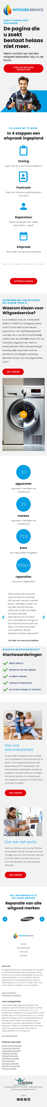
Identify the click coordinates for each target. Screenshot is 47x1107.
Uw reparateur (23, 947)
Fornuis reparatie (9, 1068)
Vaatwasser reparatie (11, 1051)
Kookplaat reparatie (10, 1058)
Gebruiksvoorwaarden (11, 995)
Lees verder (13, 371)
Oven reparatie (8, 1061)
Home (23, 944)
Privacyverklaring (9, 993)
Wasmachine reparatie (12, 1045)
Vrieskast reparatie (10, 1056)
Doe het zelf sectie (9, 1036)
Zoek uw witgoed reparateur (23, 68)
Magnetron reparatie (11, 1066)
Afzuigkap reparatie (10, 1063)
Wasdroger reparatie (11, 1048)
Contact (23, 955)
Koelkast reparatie (9, 1053)
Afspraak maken (23, 281)
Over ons (23, 951)
